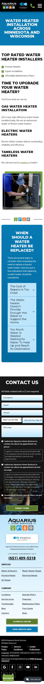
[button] (22, 621)
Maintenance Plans (31, 604)
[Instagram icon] (20, 667)
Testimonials (7, 604)
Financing (26, 599)
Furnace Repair (8, 575)
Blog (3, 608)
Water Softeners (9, 571)
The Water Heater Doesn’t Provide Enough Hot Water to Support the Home (18, 311)
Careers (5, 613)
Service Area (7, 599)
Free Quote (27, 608)
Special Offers (29, 595)
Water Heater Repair (31, 571)
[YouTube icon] (28, 667)
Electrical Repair (29, 575)
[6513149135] (32, 6)
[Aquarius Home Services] (14, 5)
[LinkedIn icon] (36, 667)
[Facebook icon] (12, 667)
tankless (25, 162)
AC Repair (6, 580)
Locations (6, 595)
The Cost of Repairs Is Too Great (19, 289)
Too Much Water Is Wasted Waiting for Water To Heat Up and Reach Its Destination (20, 339)
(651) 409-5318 (22, 558)
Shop (24, 613)
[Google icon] (4, 667)
